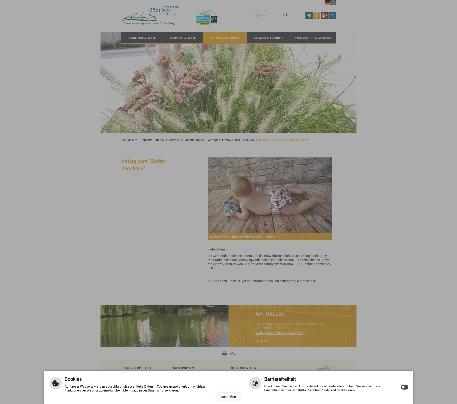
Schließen (228, 396)
